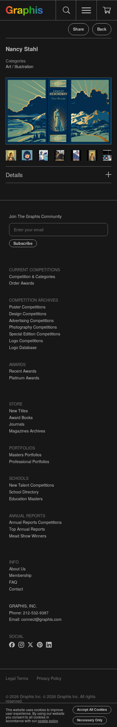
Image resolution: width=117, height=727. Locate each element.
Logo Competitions (26, 340)
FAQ (13, 582)
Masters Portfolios (25, 454)
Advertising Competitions (31, 320)
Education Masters (26, 498)
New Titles (18, 410)
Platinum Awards (24, 378)
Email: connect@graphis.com (35, 619)
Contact (16, 589)
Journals (16, 424)
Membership (20, 575)
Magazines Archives (27, 431)
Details (14, 175)
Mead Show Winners (27, 536)
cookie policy (48, 720)
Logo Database (23, 347)
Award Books (21, 417)
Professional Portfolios (29, 461)
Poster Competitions (27, 307)
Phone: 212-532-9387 (29, 612)
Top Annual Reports (27, 529)
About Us (17, 568)
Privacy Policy (49, 678)
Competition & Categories (32, 276)
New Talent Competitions (31, 485)
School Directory (24, 492)
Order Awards (21, 283)
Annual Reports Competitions (35, 522)
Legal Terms (17, 678)
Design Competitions (27, 313)
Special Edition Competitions (34, 334)
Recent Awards (22, 371)
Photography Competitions (33, 327)
